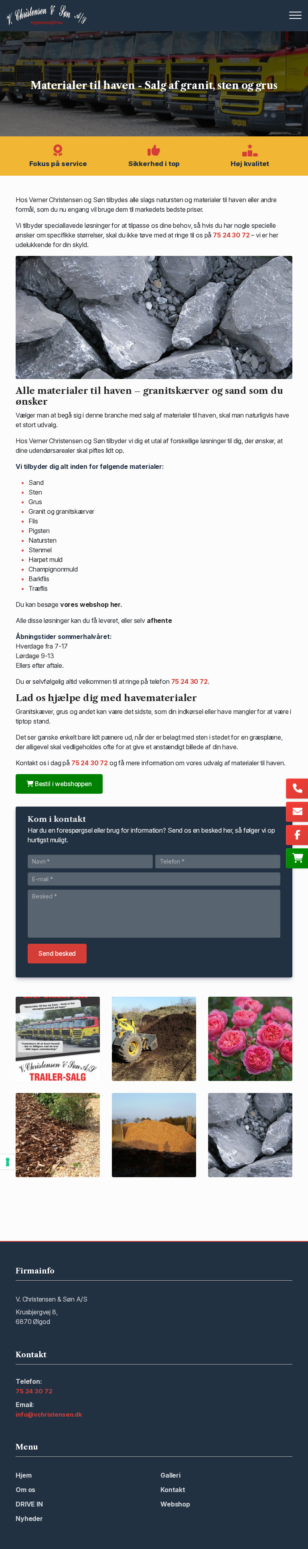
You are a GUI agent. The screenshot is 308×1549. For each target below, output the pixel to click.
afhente (159, 620)
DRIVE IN (29, 1504)
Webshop (175, 1504)
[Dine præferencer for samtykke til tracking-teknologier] (7, 1162)
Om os (25, 1490)
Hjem (23, 1475)
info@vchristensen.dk (49, 1414)
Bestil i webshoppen (62, 784)
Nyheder (29, 1519)
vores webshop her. (91, 604)
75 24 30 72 (231, 235)
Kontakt (172, 1490)
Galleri (170, 1475)
